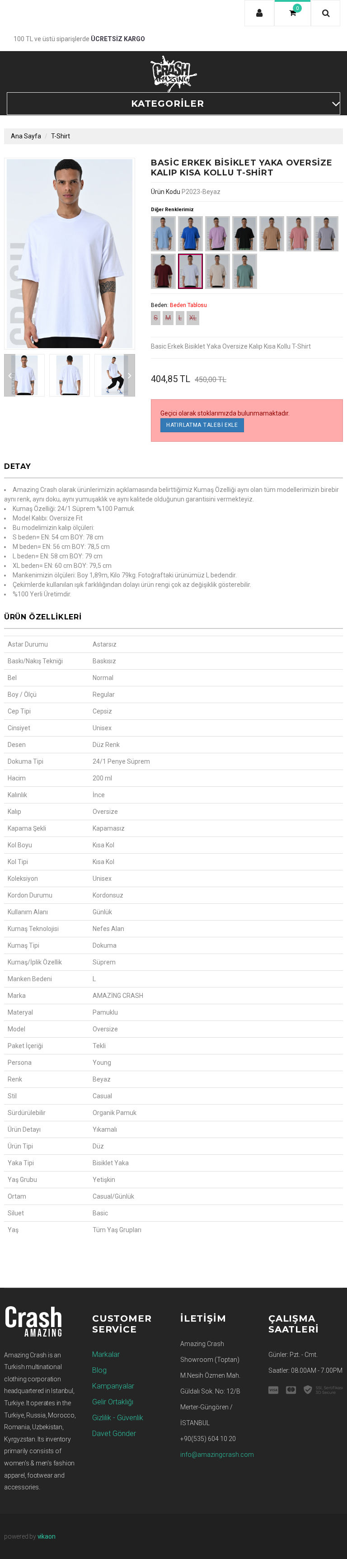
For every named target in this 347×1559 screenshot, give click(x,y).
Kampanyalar (113, 1386)
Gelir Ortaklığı (112, 1402)
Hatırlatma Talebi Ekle (202, 425)
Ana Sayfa (26, 136)
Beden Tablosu (188, 305)
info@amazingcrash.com (217, 1454)
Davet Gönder (114, 1433)
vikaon (47, 1536)
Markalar (106, 1354)
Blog (99, 1370)
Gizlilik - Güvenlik (117, 1417)
